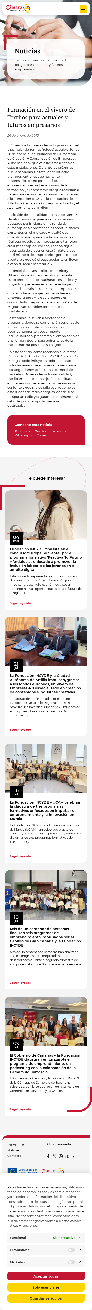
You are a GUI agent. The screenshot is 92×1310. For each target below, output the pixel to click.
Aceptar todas (46, 1276)
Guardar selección (46, 1298)
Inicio (19, 60)
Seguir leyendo (20, 603)
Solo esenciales (46, 1287)
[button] (24, 431)
